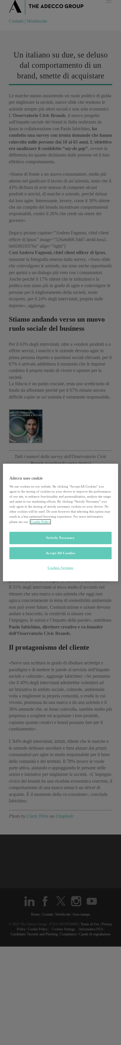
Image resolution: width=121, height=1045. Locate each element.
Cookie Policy (40, 522)
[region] (60, 523)
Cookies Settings (60, 568)
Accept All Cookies (60, 553)
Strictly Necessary (60, 537)
